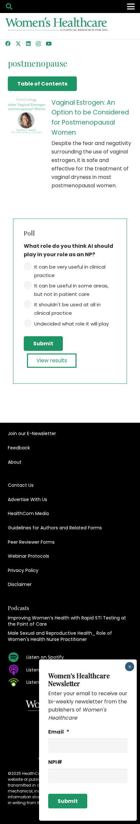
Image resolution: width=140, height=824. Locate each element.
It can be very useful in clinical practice (69, 271)
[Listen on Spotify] (17, 657)
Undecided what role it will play (71, 323)
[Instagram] (38, 44)
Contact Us (21, 485)
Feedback (19, 448)
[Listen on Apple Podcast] (17, 670)
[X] (18, 43)
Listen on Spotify (45, 657)
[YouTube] (49, 43)
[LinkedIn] (28, 43)
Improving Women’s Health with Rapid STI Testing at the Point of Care (67, 621)
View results (51, 360)
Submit (43, 343)
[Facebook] (7, 43)
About (14, 462)
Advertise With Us (27, 499)
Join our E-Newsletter (32, 433)
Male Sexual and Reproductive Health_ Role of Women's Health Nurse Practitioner (60, 636)
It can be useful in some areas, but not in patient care (71, 290)
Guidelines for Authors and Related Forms (55, 528)
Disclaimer (20, 584)
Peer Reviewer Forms (31, 542)
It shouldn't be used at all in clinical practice (67, 308)
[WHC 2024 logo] (56, 26)
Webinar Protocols (28, 556)
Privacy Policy (23, 570)
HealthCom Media (28, 513)
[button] (9, 6)
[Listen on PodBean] (17, 682)
